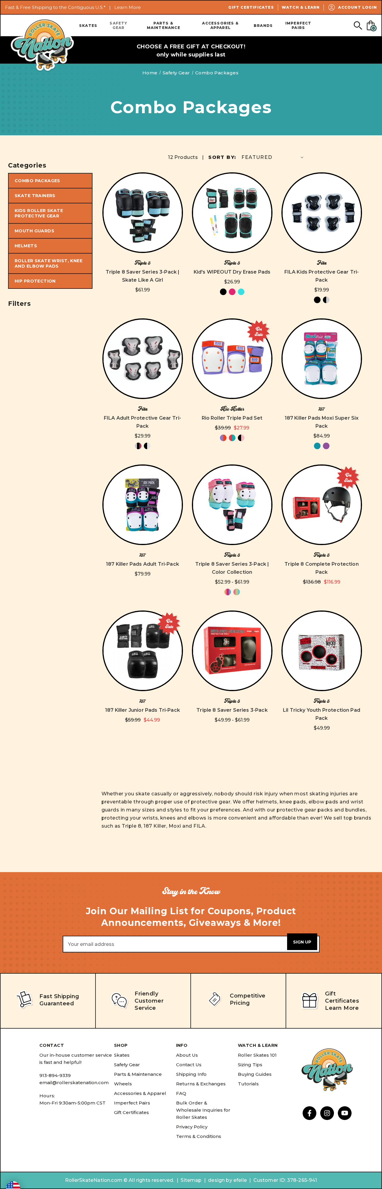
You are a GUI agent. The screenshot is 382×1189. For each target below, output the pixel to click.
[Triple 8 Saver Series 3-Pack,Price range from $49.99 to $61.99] (232, 651)
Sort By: (222, 157)
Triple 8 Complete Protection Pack (321, 568)
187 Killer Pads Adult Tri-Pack (142, 564)
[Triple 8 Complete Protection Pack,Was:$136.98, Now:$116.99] (322, 505)
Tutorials (248, 1084)
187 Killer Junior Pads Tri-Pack (142, 710)
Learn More (127, 7)
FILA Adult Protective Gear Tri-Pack (142, 422)
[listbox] (273, 157)
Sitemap (191, 1180)
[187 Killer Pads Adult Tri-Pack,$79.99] (143, 505)
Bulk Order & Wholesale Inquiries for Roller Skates (203, 1110)
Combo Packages (37, 180)
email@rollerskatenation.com (74, 1082)
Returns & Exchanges (201, 1084)
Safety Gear (118, 25)
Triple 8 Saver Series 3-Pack (231, 710)
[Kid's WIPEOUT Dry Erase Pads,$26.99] (232, 213)
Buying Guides (255, 1074)
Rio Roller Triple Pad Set (232, 418)
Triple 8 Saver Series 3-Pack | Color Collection (232, 568)
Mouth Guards (34, 231)
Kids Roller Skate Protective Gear (39, 213)
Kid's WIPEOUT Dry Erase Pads (232, 272)
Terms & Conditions (198, 1136)
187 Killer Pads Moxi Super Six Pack (322, 422)
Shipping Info (191, 1074)
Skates (88, 25)
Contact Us (188, 1064)
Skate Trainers (35, 195)
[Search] (357, 25)
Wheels (123, 1084)
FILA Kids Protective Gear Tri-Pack (321, 276)
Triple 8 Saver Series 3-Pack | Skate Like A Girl (143, 276)
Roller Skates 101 (257, 1055)
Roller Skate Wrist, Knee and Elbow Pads (48, 263)
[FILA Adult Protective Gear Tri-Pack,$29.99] (143, 359)
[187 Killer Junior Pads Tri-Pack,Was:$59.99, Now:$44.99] (143, 651)
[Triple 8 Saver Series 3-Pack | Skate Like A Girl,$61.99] (143, 213)
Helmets (26, 245)
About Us (187, 1055)
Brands (263, 25)
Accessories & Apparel (220, 25)
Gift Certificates (251, 7)
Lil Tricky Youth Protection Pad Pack (321, 714)
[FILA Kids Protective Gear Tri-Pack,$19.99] (322, 213)
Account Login (357, 7)
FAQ (181, 1093)
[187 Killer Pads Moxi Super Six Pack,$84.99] (322, 359)
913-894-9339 (55, 1075)
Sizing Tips (250, 1064)
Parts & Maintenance (163, 25)
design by (220, 1180)
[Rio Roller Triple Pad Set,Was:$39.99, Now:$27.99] (232, 359)
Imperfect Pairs (298, 25)
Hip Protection (35, 281)
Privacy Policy (191, 1127)
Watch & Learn (301, 7)
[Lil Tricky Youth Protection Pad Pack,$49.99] (322, 651)
